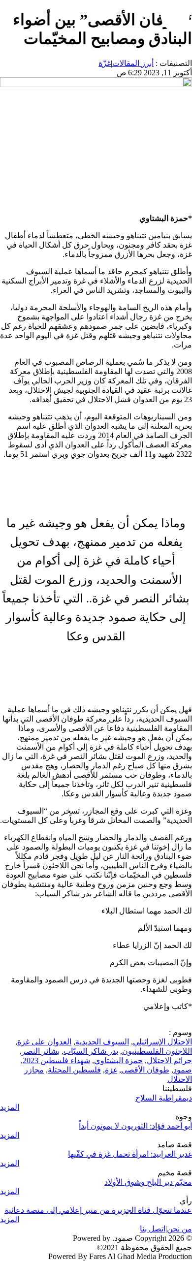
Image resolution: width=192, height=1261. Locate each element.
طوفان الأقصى (145, 1070)
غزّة (104, 63)
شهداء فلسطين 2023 (56, 1060)
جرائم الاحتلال (169, 1060)
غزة (111, 1070)
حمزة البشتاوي (118, 1060)
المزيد (9, 1107)
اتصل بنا (152, 1229)
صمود (182, 1070)
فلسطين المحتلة (74, 1070)
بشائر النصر (41, 1051)
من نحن (179, 1229)
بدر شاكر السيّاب (91, 1051)
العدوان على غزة (44, 1042)
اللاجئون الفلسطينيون (157, 1051)
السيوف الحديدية (102, 1042)
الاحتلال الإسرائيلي (162, 1042)
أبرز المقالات (133, 63)
